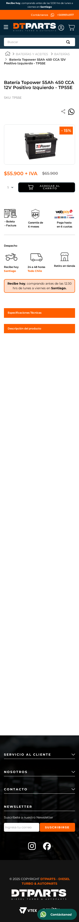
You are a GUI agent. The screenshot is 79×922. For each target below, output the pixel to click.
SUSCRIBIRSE (57, 827)
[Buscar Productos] (69, 42)
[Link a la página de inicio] (7, 54)
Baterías (62, 54)
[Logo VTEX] (28, 911)
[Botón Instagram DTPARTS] (32, 846)
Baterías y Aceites (32, 54)
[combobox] (39, 42)
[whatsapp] (71, 112)
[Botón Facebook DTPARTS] (47, 846)
